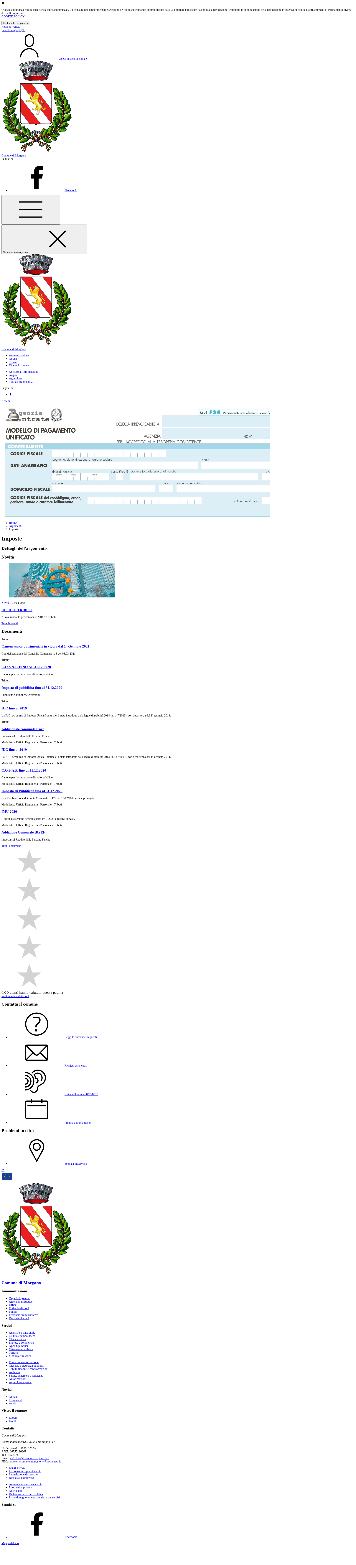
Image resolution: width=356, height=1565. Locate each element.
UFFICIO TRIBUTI (16, 610)
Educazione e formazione (24, 1362)
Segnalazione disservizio (23, 1474)
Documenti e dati (19, 1318)
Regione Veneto (10, 26)
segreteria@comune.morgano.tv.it (29, 1458)
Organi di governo (19, 1298)
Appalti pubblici (18, 1345)
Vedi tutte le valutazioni (15, 996)
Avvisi (13, 1403)
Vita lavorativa (17, 1339)
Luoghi (13, 1417)
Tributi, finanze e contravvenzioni (28, 1368)
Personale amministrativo (23, 1315)
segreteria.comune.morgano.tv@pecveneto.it (35, 1461)
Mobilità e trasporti (20, 1356)
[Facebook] (10, 394)
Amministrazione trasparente (25, 1484)
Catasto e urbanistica (21, 1349)
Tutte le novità (9, 623)
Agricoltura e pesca (20, 1382)
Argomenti (15, 526)
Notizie (13, 1396)
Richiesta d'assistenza (21, 1477)
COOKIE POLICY (13, 16)
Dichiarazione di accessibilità (26, 1494)
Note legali (15, 1490)
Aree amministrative (20, 1301)
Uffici (12, 1305)
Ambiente (14, 1372)
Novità (5, 602)
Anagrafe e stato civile (22, 1332)
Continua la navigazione (16, 23)
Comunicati (15, 1400)
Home (12, 522)
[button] (19, 355)
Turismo (14, 1352)
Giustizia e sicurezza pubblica (26, 1365)
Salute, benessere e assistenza (26, 1375)
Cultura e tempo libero (22, 1335)
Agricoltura (15, 378)
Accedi (5, 401)
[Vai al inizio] (2, 1170)
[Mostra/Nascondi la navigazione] (30, 210)
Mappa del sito (10, 1543)
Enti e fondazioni (19, 1308)
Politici (13, 1311)
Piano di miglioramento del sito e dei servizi (34, 1497)
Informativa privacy (20, 1487)
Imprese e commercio (21, 1342)
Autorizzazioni (17, 1379)
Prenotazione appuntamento (25, 1471)
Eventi (13, 1421)
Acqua (13, 375)
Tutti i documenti (11, 845)
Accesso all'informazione (23, 371)
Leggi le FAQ (17, 1467)
